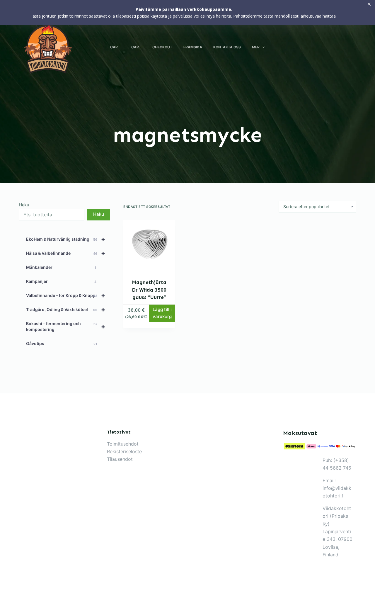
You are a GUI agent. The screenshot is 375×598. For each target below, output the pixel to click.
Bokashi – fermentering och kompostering (65, 326)
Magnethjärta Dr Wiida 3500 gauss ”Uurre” (149, 289)
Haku (24, 205)
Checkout (162, 47)
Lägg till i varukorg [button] (162, 313)
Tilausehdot (120, 459)
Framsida (192, 47)
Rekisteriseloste (124, 451)
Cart (115, 47)
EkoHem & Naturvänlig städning (65, 239)
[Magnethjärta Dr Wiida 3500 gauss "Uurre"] (149, 245)
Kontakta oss (227, 47)
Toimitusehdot (123, 444)
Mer (256, 47)
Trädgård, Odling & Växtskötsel (65, 309)
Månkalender (61, 267)
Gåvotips (61, 343)
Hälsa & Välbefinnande (65, 253)
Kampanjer (61, 281)
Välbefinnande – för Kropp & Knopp (65, 295)
